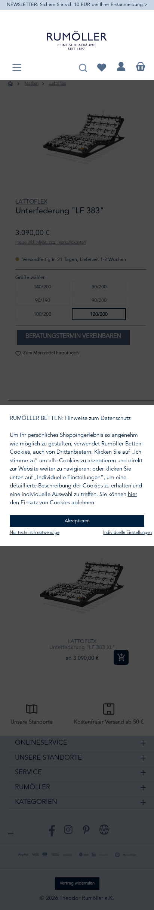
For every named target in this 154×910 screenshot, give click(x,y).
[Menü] (17, 68)
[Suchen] (83, 66)
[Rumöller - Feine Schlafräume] (77, 40)
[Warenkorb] (140, 66)
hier (132, 495)
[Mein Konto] (121, 66)
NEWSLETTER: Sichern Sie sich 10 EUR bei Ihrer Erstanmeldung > (77, 4)
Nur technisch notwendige (34, 533)
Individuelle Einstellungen (127, 533)
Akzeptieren (77, 521)
